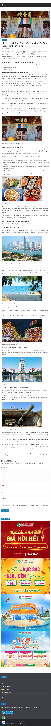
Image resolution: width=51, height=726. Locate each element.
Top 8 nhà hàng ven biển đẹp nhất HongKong (11, 454)
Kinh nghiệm (27, 5)
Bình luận (4, 467)
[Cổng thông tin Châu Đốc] (2, 5)
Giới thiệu (7, 5)
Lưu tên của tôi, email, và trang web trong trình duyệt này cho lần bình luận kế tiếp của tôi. (25, 505)
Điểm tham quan (6, 686)
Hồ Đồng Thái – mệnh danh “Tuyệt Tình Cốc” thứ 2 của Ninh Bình (37, 454)
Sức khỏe (45, 5)
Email (3, 492)
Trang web (3, 498)
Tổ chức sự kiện (37, 5)
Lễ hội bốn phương (17, 5)
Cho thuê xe (5, 697)
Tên (2, 485)
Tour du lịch (5, 683)
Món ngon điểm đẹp (6, 689)
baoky (10, 48)
